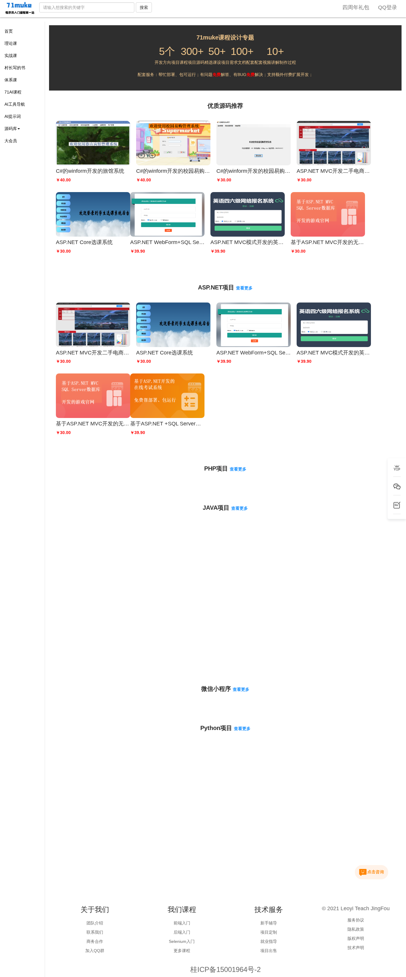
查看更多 (244, 288)
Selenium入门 (182, 941)
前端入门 (182, 923)
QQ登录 (387, 7)
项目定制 (268, 932)
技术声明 (355, 947)
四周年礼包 (355, 7)
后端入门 (182, 932)
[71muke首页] (19, 8)
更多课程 (182, 950)
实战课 (10, 55)
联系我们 (94, 932)
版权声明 (355, 938)
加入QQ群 (94, 950)
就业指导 (268, 941)
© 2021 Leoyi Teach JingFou (356, 908)
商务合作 (94, 941)
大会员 (10, 140)
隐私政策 (355, 929)
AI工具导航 (14, 104)
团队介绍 (94, 923)
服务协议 (355, 920)
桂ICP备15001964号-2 (225, 969)
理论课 (10, 43)
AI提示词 (12, 116)
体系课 (10, 79)
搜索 (144, 7)
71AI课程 (12, 92)
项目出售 (268, 950)
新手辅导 (268, 923)
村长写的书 (14, 67)
